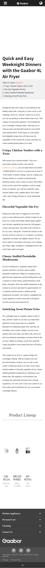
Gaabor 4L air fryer (9, 168)
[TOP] (22, 565)
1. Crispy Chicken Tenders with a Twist (17, 86)
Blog (23, 8)
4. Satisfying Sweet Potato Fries (14, 96)
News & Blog (14, 8)
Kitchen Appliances (11, 513)
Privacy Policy (16, 560)
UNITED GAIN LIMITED (21, 555)
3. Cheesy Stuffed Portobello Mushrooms (18, 93)
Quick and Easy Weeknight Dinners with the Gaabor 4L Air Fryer (21, 15)
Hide (19, 83)
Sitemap (5, 560)
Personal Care (9, 519)
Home (4, 8)
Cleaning (6, 526)
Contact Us (7, 532)
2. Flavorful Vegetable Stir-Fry (14, 89)
